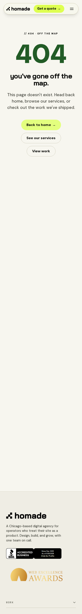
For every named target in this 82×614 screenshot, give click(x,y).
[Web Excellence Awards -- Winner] (36, 574)
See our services (41, 138)
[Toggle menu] (72, 9)
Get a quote (49, 9)
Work (10, 602)
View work (41, 151)
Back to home (41, 124)
